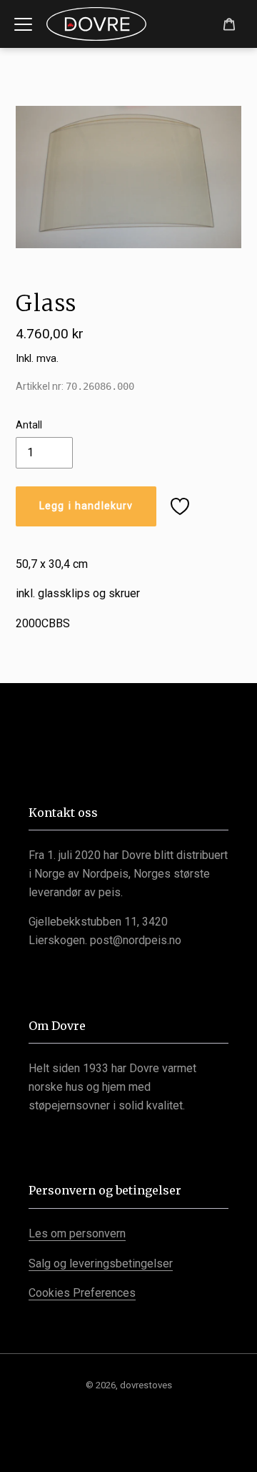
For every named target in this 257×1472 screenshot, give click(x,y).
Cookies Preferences (82, 1293)
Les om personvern (77, 1233)
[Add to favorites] (179, 506)
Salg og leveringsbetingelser (101, 1263)
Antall (29, 425)
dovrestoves (146, 1385)
